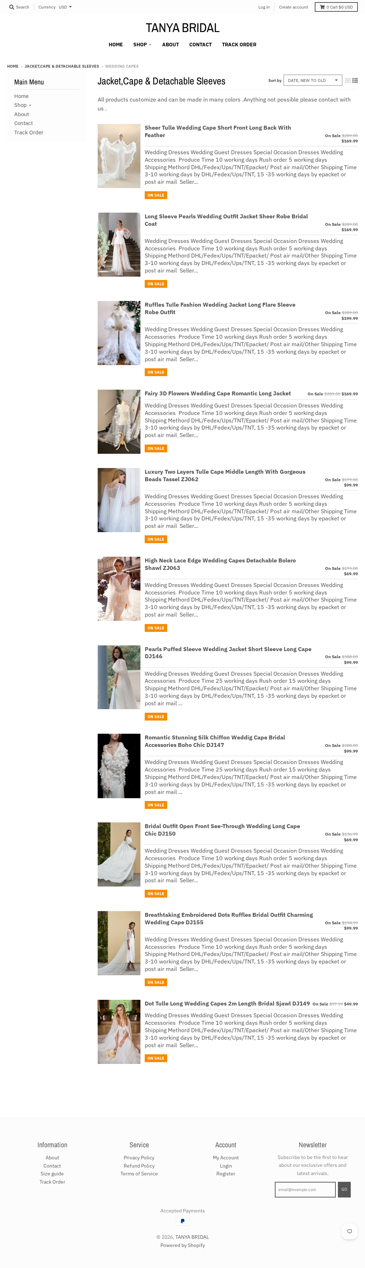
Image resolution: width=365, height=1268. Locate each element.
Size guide (52, 1173)
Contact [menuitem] (200, 44)
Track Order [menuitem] (239, 44)
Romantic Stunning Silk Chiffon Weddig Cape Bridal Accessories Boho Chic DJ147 (215, 741)
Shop (20, 105)
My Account (226, 1157)
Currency (47, 7)
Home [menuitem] (116, 44)
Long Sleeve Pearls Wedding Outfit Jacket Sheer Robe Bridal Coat (226, 220)
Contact (23, 123)
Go (344, 1189)
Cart (340, 7)
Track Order (28, 132)
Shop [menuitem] (140, 44)
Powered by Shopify (182, 1245)
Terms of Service (139, 1173)
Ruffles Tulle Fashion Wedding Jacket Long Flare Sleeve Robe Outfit (220, 308)
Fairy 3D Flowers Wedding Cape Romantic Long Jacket (218, 393)
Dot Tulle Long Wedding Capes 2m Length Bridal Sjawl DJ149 (227, 1003)
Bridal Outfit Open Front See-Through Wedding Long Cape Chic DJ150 (222, 829)
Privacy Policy (139, 1157)
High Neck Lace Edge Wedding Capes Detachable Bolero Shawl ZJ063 (220, 564)
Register (225, 1173)
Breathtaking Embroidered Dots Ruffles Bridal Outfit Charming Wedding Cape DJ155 (229, 918)
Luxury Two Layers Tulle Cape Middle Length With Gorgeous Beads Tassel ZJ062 (225, 475)
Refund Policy (139, 1166)
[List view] (355, 80)
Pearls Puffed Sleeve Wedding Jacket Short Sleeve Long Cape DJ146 (228, 652)
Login (226, 1166)
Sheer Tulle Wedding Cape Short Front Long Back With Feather (218, 131)
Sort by (275, 80)
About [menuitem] (170, 44)
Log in (264, 7)
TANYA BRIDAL (183, 27)
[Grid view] (348, 80)
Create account (293, 7)
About (21, 114)
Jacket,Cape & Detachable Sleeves (62, 66)
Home (13, 66)
